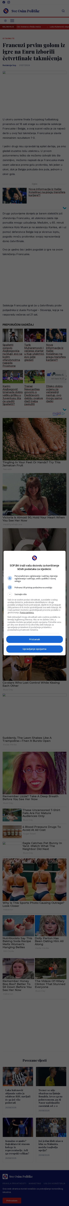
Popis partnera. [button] (27, 612)
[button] (35, 594)
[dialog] (35, 603)
